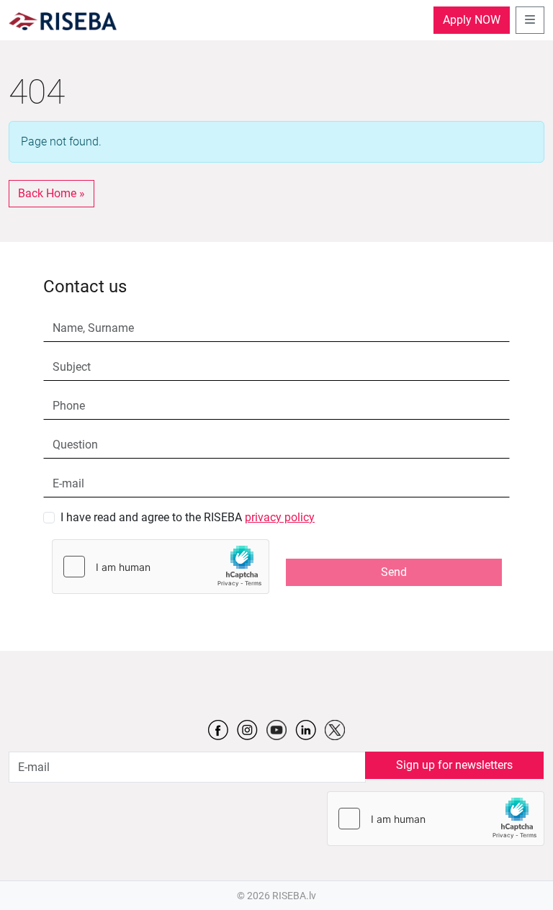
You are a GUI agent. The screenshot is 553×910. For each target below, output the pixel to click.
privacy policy (280, 517)
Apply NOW (471, 20)
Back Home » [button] (51, 193)
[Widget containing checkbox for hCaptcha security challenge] (160, 566)
